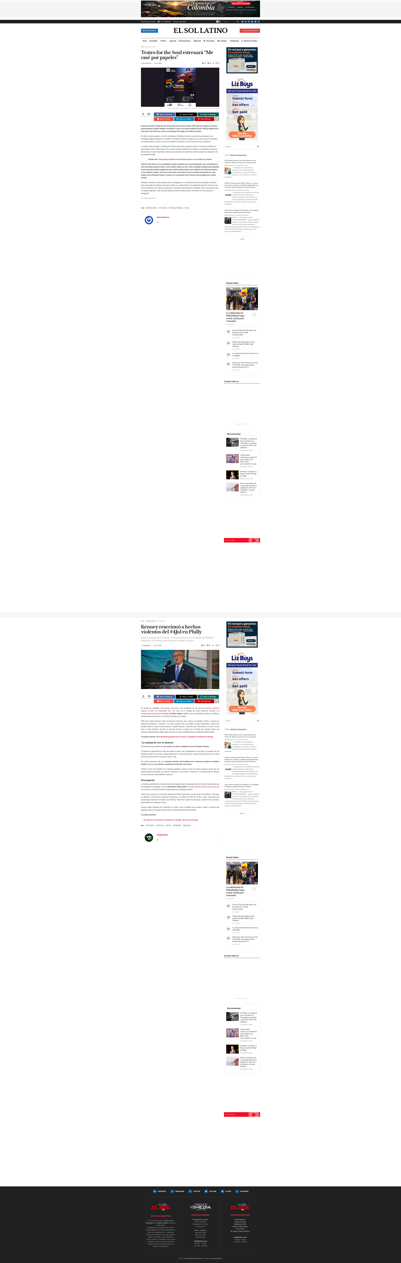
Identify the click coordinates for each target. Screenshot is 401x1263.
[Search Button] (237, 21)
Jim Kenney (159, 825)
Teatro (187, 208)
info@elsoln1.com (200, 1241)
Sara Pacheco (146, 63)
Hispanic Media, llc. (216, 1258)
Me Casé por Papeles (176, 208)
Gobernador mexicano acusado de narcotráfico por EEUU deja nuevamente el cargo (248, 459)
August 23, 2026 (247, 450)
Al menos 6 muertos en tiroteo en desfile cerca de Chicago (170, 819)
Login (177, 21)
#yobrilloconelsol (151, 208)
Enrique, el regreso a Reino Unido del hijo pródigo (248, 474)
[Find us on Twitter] (249, 21)
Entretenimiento (184, 41)
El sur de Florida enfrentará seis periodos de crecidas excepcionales (244, 332)
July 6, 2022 (157, 63)
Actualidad (153, 41)
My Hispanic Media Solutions (240, 1231)
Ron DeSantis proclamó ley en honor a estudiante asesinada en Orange (185, 737)
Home (145, 41)
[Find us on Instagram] (245, 21)
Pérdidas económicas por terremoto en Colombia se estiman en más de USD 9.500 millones (248, 443)
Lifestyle (223, 41)
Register (183, 21)
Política (163, 41)
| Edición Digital (251, 30)
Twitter (176, 807)
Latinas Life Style (240, 1222)
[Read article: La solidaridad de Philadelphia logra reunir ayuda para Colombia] (242, 298)
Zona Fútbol (240, 1229)
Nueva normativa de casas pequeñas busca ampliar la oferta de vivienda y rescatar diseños (248, 487)
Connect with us (231, 381)
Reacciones (186, 825)
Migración (197, 41)
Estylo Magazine (240, 1219)
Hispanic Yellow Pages (240, 1226)
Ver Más (242, 239)
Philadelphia (161, 621)
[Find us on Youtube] (252, 21)
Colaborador (146, 645)
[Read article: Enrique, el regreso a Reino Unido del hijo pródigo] (232, 474)
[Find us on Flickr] (255, 21)
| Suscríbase (150, 30)
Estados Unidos (151, 621)
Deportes (173, 41)
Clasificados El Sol (240, 1224)
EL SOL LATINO (200, 31)
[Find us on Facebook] (242, 21)
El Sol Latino (163, 208)
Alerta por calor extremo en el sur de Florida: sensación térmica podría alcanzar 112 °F (245, 365)
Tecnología (210, 41)
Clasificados (234, 41)
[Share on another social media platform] (217, 119)
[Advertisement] (241, 260)
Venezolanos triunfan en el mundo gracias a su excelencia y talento (185, 159)
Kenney (168, 825)
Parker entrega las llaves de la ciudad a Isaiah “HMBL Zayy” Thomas (243, 344)
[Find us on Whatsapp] (258, 21)
